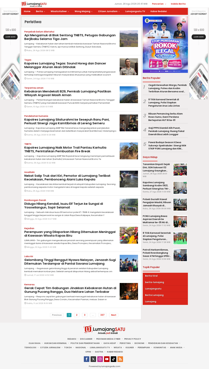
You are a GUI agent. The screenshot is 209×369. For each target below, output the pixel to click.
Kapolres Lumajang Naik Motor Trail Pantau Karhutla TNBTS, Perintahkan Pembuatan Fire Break (65, 149)
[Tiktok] (113, 359)
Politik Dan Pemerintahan (85, 343)
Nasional (81, 347)
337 (102, 315)
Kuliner (130, 347)
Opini (88, 351)
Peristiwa (125, 343)
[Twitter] (93, 359)
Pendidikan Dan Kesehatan (163, 343)
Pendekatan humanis (36, 116)
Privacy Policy (132, 338)
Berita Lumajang (154, 295)
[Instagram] (100, 359)
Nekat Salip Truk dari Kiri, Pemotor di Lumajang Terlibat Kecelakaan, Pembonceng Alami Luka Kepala (67, 178)
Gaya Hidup (109, 343)
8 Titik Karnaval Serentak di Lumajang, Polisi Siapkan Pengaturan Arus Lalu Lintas (164, 102)
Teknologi (30, 347)
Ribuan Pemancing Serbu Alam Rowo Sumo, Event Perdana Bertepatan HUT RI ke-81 (165, 117)
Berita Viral (151, 275)
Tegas (27, 59)
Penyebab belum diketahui (39, 31)
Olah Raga (34, 343)
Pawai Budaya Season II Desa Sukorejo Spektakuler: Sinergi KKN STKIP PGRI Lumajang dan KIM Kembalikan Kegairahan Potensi (167, 145)
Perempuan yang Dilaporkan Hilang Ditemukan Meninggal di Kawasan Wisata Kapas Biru (70, 234)
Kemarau (29, 284)
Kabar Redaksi (115, 351)
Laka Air (28, 256)
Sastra (99, 351)
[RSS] (120, 359)
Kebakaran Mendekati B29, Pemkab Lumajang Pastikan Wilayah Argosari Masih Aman (67, 93)
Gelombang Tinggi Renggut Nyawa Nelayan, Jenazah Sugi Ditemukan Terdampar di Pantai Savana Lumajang (70, 262)
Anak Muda (176, 347)
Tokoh (68, 347)
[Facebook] (86, 359)
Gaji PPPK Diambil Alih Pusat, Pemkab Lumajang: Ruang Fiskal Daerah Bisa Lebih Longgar (166, 131)
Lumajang (150, 301)
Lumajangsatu (153, 288)
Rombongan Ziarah (35, 200)
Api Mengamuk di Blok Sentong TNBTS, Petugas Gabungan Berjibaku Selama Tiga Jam (70, 37)
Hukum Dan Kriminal (55, 343)
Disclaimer (86, 338)
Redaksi (71, 338)
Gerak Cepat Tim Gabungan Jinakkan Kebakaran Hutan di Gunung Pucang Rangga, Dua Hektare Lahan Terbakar (70, 290)
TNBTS (27, 144)
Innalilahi (29, 172)
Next (113, 315)
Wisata (118, 347)
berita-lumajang (154, 282)
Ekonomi (139, 343)
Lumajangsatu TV (100, 347)
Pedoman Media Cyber (108, 338)
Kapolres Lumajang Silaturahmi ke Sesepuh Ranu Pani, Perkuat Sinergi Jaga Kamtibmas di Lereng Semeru (67, 121)
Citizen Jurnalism (50, 347)
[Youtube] (107, 359)
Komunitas (160, 347)
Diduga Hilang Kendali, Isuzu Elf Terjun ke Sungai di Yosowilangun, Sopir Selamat (63, 206)
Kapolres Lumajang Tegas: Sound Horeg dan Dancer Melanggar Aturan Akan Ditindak (65, 65)
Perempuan (144, 347)
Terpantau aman (33, 87)
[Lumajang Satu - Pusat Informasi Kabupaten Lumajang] (34, 4)
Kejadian (29, 228)
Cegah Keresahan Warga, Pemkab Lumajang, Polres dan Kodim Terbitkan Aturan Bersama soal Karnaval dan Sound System (167, 88)
